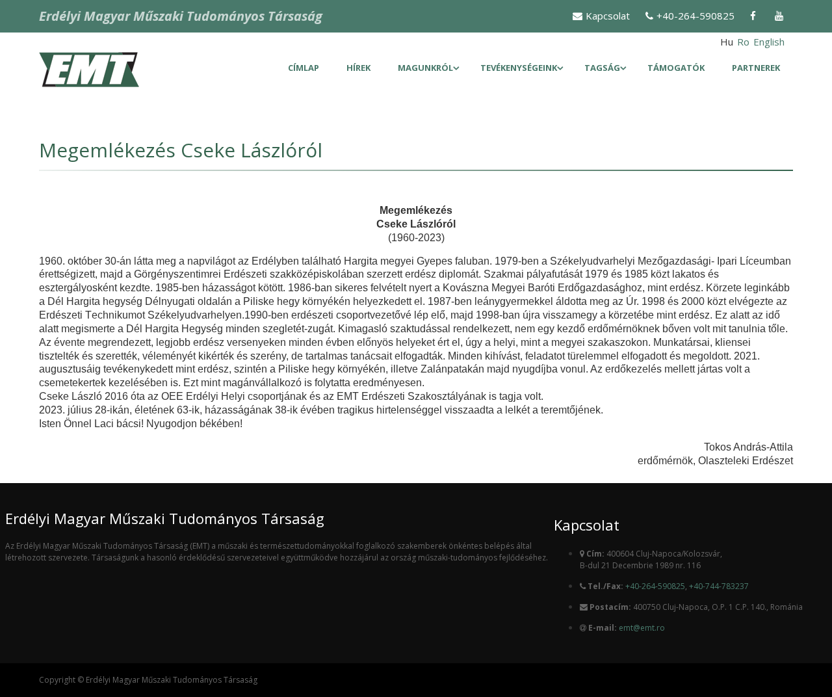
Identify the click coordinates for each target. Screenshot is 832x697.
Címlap (303, 67)
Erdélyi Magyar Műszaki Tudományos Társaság (180, 16)
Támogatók (676, 67)
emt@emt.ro (642, 627)
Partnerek (756, 67)
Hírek (358, 67)
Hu (726, 41)
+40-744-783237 (719, 586)
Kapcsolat (608, 15)
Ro (743, 41)
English (769, 41)
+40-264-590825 (695, 15)
